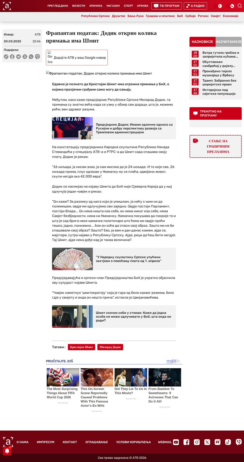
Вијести (78, 5)
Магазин (113, 5)
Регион (203, 16)
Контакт (70, 442)
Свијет (216, 16)
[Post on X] (24, 56)
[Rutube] (218, 442)
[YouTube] (176, 442)
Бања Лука (136, 16)
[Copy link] (6, 56)
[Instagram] (197, 442)
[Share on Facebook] (12, 56)
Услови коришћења (133, 442)
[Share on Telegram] (18, 56)
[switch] (217, 6)
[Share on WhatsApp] (31, 56)
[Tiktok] (228, 442)
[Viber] (239, 442)
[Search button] (240, 6)
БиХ (180, 16)
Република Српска (95, 16)
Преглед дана (57, 5)
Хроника (95, 5)
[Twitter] (207, 442)
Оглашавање (96, 442)
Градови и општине (160, 16)
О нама (22, 442)
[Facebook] (186, 442)
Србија (190, 16)
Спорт (128, 5)
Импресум (45, 442)
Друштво (118, 16)
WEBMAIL (165, 442)
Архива (142, 5)
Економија (230, 16)
